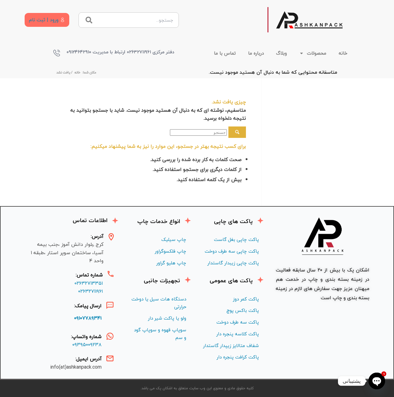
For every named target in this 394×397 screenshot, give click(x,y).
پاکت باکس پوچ (243, 310)
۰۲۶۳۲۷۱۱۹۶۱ (90, 291)
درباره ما (256, 53)
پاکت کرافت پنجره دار (238, 357)
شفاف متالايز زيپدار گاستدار (231, 345)
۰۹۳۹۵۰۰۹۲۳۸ (87, 344)
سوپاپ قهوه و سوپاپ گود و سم (160, 333)
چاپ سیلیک (173, 239)
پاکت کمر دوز (246, 299)
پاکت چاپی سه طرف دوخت (232, 251)
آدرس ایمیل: (88, 358)
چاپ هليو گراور (171, 263)
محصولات (316, 53)
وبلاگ (281, 53)
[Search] (89, 20)
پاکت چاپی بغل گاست (236, 239)
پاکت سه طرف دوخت (237, 322)
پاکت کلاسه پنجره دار (237, 334)
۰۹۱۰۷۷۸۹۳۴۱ (88, 318)
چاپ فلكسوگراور (170, 251)
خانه (343, 53)
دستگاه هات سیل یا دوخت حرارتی (158, 303)
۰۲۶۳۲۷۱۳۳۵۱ (88, 283)
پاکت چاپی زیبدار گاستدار (233, 263)
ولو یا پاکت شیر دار (167, 318)
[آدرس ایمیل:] (110, 358)
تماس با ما (225, 53)
